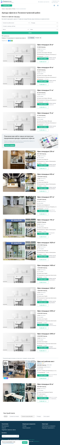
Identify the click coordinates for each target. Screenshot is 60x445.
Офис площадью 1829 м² (30, 251)
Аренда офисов (9, 8)
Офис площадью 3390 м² (30, 319)
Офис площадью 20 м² (30, 53)
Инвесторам (45, 424)
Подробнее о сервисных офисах (9, 429)
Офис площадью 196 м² (30, 228)
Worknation (39, 363)
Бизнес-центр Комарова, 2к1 (44, 205)
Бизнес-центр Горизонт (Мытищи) (45, 52)
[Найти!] (17, 436)
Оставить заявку (43, 58)
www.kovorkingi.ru (36, 441)
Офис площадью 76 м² (30, 122)
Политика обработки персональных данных (27, 439)
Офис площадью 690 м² (30, 183)
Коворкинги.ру (5, 439)
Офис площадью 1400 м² (30, 274)
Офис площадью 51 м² (30, 99)
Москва (13, 8)
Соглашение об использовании (8, 443)
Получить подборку (9, 145)
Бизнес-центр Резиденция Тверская (45, 392)
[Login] (54, 5)
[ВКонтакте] (8, 40)
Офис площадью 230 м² (30, 160)
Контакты (4, 432)
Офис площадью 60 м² (30, 393)
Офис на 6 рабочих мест (30, 370)
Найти (30, 33)
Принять (25, 442)
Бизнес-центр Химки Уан (43, 159)
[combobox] (16, 23)
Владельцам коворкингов (28, 424)
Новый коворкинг (26, 427)
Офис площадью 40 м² (30, 76)
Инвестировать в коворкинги (48, 426)
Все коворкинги (5, 426)
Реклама (24, 426)
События (4, 427)
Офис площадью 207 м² (30, 206)
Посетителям (5, 424)
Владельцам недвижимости (48, 427)
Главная (3, 8)
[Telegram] (10, 40)
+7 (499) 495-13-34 (55, 1)
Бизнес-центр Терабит (42, 273)
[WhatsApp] (12, 40)
